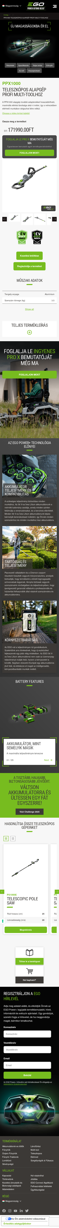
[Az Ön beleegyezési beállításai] (2, 921)
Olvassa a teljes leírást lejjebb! (16, 113)
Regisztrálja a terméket (29, 266)
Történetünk (7, 1179)
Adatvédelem (8, 1189)
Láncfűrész (36, 1146)
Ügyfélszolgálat (37, 1189)
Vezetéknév (10, 1042)
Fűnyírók (6, 1149)
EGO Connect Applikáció (42, 1182)
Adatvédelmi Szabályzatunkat (15, 1084)
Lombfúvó (6, 1160)
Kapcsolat (6, 1175)
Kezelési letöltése (29, 255)
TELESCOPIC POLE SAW (22, 901)
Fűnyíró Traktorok (10, 1156)
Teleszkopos (36, 1153)
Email (7, 1058)
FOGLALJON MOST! (29, 152)
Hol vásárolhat (37, 1175)
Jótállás (34, 1179)
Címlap (6, 15)
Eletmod (34, 1156)
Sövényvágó (7, 1164)
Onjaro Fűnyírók (9, 1153)
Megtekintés (26, 929)
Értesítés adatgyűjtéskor (17, 1223)
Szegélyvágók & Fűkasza (42, 1160)
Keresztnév (10, 1027)
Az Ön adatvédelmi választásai (28, 1218)
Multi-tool (35, 1149)
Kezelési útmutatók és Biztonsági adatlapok (12, 1184)
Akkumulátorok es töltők (13, 1146)
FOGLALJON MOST (29, 374)
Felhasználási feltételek (41, 1186)
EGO (36, 6)
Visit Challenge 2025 (30, 811)
